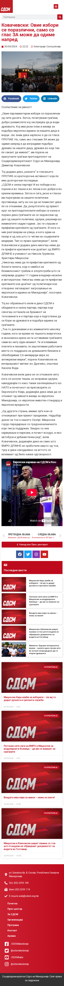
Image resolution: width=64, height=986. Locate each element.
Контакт (12, 930)
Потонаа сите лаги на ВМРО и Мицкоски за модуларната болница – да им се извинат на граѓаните (29, 749)
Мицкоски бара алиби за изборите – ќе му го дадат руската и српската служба (42, 583)
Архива (11, 935)
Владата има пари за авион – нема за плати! (29, 797)
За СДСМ (12, 914)
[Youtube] (44, 554)
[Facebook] (20, 554)
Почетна (12, 903)
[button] (56, 6)
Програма (13, 925)
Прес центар (14, 909)
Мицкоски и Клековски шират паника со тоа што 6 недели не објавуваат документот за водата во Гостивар (29, 846)
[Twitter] (28, 554)
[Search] (60, 17)
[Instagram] (36, 554)
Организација (15, 919)
